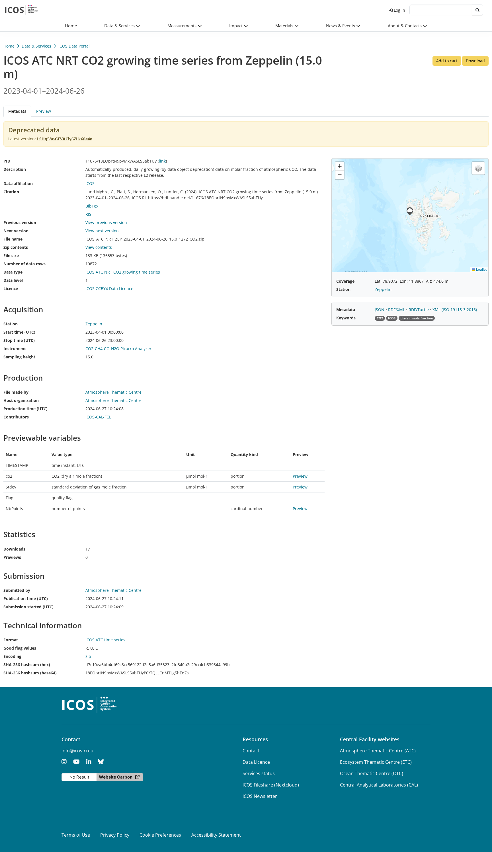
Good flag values (19, 648)
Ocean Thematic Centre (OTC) (371, 773)
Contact (251, 751)
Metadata (345, 309)
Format (10, 639)
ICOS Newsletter (260, 796)
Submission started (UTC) (28, 606)
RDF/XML (397, 309)
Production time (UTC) (25, 408)
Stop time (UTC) (19, 340)
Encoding (12, 656)
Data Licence (256, 762)
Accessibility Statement (216, 835)
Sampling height (19, 357)
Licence (10, 288)
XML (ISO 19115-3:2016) (454, 309)
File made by (15, 392)
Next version (15, 230)
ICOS (90, 183)
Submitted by (16, 590)
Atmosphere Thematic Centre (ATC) (378, 751)
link (162, 161)
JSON (380, 309)
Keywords (346, 318)
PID (6, 161)
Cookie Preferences (160, 835)
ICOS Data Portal (74, 46)
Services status (259, 773)
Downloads (14, 549)
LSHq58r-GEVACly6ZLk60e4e (64, 138)
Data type (12, 272)
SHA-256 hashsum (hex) (26, 664)
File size (11, 255)
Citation (11, 191)
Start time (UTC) (19, 332)
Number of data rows (24, 263)
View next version (102, 230)
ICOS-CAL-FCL (98, 417)
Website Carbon (115, 777)
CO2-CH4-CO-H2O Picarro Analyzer (118, 348)
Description (14, 169)
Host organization (21, 400)
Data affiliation (18, 183)
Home (9, 46)
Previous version (19, 222)
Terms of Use (76, 835)
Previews (12, 557)
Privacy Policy (114, 835)
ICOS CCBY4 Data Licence (109, 288)
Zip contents (15, 247)
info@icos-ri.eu (77, 751)
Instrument (14, 348)
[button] (122, 25)
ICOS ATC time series (105, 639)
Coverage (345, 281)
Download (475, 60)
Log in (399, 10)
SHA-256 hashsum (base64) (30, 673)
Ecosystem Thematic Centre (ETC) (376, 762)
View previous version (106, 222)
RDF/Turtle (419, 309)
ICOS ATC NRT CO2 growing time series (122, 272)
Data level (13, 280)
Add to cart (446, 60)
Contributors (16, 417)
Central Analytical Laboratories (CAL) (379, 785)
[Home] (21, 10)
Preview (43, 111)
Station (10, 324)
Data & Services (36, 46)
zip (88, 656)
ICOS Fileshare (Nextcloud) (271, 785)
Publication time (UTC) (25, 598)
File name (12, 239)
